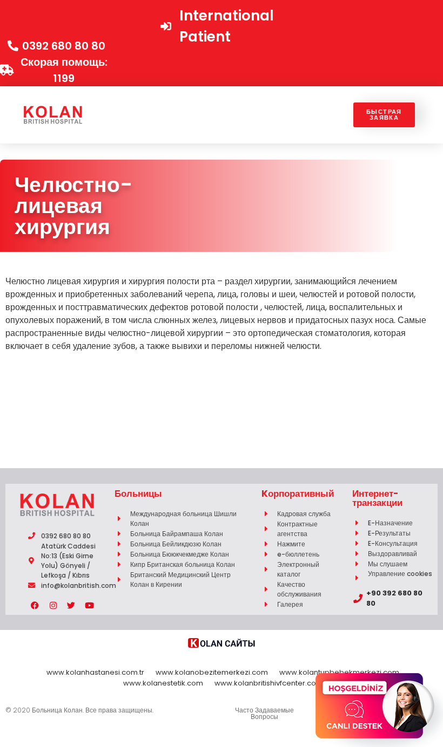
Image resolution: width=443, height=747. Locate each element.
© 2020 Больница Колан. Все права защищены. (79, 710)
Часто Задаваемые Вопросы (264, 713)
